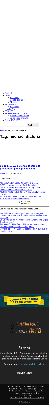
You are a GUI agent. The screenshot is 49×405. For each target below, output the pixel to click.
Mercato (13, 102)
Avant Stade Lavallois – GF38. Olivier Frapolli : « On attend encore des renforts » (21, 197)
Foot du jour (32, 389)
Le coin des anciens (19, 118)
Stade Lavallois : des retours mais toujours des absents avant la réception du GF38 (20, 188)
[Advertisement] (24, 64)
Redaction (4, 173)
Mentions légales (15, 391)
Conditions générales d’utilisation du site (26, 393)
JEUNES (9, 111)
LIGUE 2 (9, 95)
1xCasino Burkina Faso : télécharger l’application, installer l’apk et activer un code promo (22, 225)
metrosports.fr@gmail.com (32, 364)
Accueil (8, 93)
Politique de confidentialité (33, 391)
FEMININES (10, 104)
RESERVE (10, 109)
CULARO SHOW (12, 120)
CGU (41, 389)
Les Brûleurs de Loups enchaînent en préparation (22, 213)
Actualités (14, 98)
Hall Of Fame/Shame (19, 116)
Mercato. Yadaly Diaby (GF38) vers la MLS (19, 183)
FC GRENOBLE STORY (16, 113)
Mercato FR (13, 389)
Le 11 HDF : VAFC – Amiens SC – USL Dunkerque (27, 398)
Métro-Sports (20, 386)
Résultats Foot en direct (35, 386)
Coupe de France (18, 100)
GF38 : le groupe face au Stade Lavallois (18, 185)
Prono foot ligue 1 (26, 395)
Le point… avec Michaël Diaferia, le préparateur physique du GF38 (20, 167)
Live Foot (23, 389)
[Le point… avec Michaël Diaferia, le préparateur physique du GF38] (24, 161)
